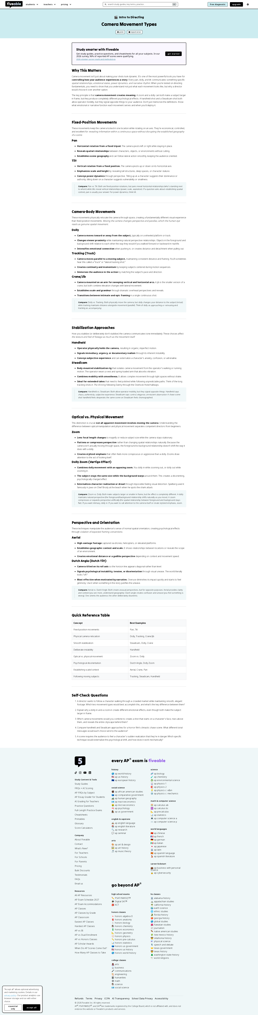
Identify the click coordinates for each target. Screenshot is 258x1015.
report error (136, 32)
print (121, 32)
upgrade (236, 4)
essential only (13, 1007)
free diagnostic (217, 4)
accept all (32, 1007)
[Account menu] (247, 4)
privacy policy (10, 995)
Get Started (173, 53)
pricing (64, 4)
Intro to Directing (129, 17)
